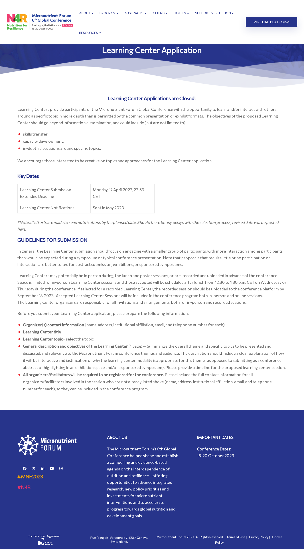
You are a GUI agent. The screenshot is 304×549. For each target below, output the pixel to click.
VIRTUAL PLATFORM (271, 22)
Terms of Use (236, 537)
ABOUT (84, 13)
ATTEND (158, 13)
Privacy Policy (258, 537)
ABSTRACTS (134, 13)
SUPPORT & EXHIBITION (213, 13)
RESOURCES (88, 32)
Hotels (180, 13)
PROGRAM (107, 13)
